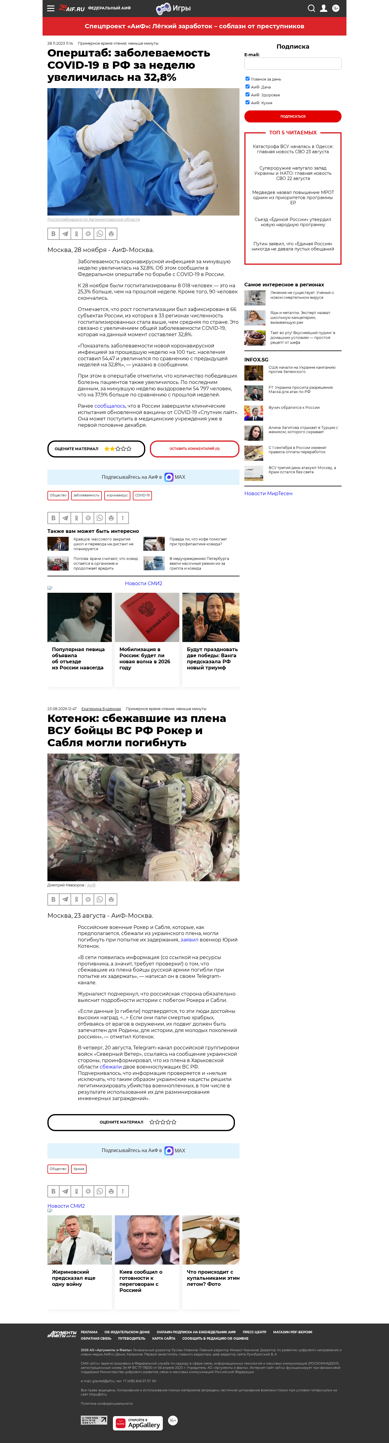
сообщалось (110, 406)
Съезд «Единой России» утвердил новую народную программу (293, 222)
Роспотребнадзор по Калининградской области (93, 219)
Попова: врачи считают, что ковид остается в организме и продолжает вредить (106, 563)
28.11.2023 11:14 (60, 43)
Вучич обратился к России (294, 408)
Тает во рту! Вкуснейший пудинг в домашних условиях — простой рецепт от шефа (302, 337)
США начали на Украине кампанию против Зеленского (302, 369)
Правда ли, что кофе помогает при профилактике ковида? (198, 541)
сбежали (111, 1067)
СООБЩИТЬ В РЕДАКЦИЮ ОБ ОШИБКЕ (215, 1339)
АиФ (91, 885)
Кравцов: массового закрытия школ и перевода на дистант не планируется (103, 544)
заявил (189, 940)
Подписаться (293, 117)
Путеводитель (131, 1339)
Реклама (89, 1332)
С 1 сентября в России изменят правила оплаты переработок (298, 450)
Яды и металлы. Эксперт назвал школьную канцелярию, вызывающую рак (300, 317)
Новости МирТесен (268, 493)
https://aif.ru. (98, 1394)
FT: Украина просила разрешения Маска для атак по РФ (301, 389)
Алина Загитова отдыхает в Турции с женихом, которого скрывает (303, 430)
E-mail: (252, 54)
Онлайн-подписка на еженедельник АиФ (196, 1332)
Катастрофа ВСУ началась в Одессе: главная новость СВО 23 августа (293, 149)
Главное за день (266, 79)
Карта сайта (163, 1339)
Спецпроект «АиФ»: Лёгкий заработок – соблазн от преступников (194, 26)
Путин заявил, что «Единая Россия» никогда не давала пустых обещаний (293, 246)
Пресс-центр (254, 1332)
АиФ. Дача (261, 87)
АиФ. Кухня (261, 103)
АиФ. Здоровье (265, 95)
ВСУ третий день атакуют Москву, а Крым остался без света (302, 470)
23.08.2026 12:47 (62, 708)
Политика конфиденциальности (107, 1404)
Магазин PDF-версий (292, 1332)
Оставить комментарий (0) (195, 449)
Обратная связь (96, 1339)
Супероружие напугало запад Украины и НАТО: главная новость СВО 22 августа (293, 173)
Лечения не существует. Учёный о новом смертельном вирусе (302, 295)
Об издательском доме (127, 1332)
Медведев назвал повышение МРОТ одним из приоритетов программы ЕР (293, 197)
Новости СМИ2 (143, 583)
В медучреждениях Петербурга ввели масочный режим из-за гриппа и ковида (199, 563)
